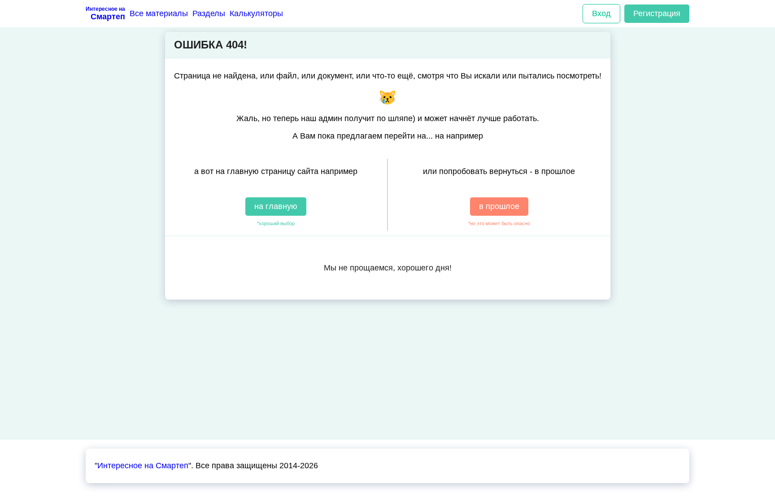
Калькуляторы (256, 13)
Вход (601, 13)
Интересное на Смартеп (142, 465)
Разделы (208, 13)
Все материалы (159, 13)
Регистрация (656, 13)
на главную (275, 206)
